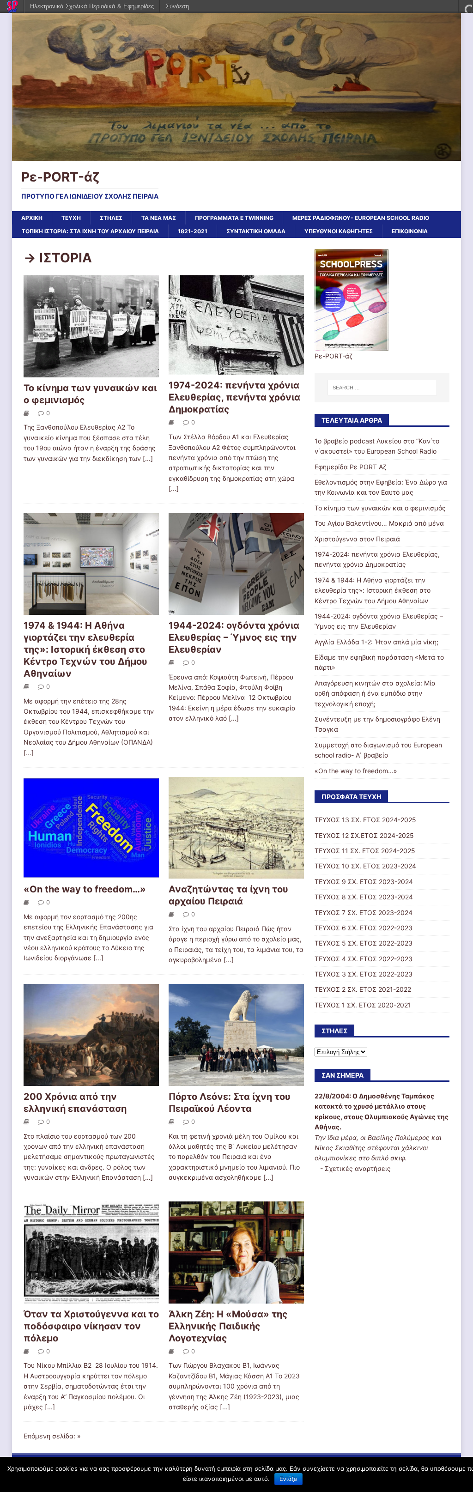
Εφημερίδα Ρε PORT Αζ (350, 467)
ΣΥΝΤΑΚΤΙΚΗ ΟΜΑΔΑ (255, 231)
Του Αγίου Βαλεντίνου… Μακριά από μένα (379, 523)
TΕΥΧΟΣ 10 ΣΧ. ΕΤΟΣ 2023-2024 (365, 866)
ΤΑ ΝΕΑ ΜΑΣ (158, 217)
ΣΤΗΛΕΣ (111, 217)
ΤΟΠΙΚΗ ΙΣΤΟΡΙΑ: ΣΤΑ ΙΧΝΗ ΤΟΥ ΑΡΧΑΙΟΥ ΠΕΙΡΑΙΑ (90, 231)
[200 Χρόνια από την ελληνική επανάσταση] (91, 1080)
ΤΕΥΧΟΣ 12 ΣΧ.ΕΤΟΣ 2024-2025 (364, 835)
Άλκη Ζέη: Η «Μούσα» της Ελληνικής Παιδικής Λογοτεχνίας (228, 1326)
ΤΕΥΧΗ (71, 217)
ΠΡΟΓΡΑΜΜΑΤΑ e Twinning (234, 217)
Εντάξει (288, 1479)
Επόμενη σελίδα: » (52, 1436)
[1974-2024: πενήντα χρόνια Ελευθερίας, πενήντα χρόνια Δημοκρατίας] (236, 369)
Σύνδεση (177, 6)
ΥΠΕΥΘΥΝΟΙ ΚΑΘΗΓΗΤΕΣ (338, 231)
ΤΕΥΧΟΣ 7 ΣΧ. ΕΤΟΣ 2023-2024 (363, 912)
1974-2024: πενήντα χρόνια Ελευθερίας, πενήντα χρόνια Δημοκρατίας (234, 397)
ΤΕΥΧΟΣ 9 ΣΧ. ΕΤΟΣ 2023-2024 (364, 881)
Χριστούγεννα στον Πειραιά (357, 539)
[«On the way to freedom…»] (91, 873)
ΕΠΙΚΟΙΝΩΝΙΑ (410, 231)
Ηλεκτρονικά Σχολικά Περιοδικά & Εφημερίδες (92, 6)
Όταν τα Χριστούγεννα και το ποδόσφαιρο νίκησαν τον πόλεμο (91, 1326)
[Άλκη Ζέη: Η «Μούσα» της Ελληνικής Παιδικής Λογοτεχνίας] (236, 1298)
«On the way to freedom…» (85, 889)
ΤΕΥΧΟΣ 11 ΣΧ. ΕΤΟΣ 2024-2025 (365, 851)
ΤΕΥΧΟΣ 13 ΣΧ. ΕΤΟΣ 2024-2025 (365, 820)
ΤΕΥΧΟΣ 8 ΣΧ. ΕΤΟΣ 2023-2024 (364, 897)
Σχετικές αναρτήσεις (358, 1168)
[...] (148, 458)
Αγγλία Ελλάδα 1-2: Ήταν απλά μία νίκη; (376, 642)
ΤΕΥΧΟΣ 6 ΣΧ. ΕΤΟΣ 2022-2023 (363, 928)
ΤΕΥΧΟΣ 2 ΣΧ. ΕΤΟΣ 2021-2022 (363, 989)
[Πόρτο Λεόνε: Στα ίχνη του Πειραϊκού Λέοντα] (236, 1080)
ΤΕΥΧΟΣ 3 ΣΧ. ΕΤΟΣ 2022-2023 (363, 974)
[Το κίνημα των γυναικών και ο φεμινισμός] (91, 372)
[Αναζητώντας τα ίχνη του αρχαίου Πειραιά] (236, 873)
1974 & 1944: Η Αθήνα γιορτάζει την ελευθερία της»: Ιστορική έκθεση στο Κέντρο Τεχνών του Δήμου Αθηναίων (85, 649)
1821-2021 (192, 231)
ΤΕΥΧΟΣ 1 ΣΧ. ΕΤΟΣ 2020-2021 (363, 1005)
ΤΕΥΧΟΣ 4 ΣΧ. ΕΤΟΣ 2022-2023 (363, 959)
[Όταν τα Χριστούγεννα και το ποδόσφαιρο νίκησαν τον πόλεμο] (91, 1298)
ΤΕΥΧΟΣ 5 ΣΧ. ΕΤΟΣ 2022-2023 (363, 943)
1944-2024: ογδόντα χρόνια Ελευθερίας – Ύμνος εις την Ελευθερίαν (234, 637)
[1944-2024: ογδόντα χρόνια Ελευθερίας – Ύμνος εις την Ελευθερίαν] (236, 609)
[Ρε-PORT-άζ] (236, 156)
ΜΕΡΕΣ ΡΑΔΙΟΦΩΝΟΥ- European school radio (360, 217)
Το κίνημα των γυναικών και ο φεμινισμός (380, 508)
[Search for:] (382, 387)
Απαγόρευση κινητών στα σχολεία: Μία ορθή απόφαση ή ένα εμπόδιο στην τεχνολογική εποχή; (375, 693)
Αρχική (31, 217)
